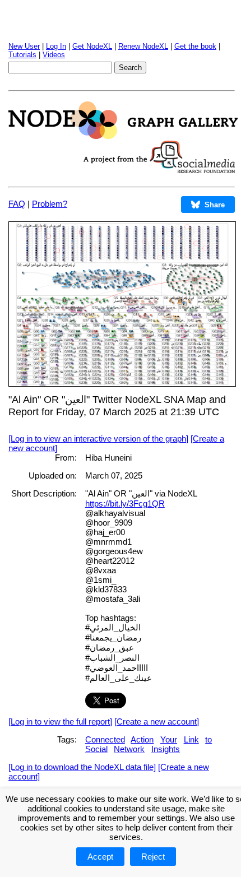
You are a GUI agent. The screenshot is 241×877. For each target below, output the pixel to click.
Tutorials (22, 54)
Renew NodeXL (143, 46)
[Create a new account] (156, 721)
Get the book (195, 46)
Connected (105, 739)
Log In (56, 46)
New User (24, 46)
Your (168, 739)
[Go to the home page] (123, 136)
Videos (54, 54)
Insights (165, 749)
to (208, 739)
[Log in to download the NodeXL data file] (82, 767)
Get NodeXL (92, 46)
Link (191, 739)
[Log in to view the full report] (60, 721)
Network (129, 749)
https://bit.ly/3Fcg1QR (125, 503)
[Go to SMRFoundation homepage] (159, 170)
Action (142, 739)
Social (96, 749)
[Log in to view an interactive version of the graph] (98, 438)
